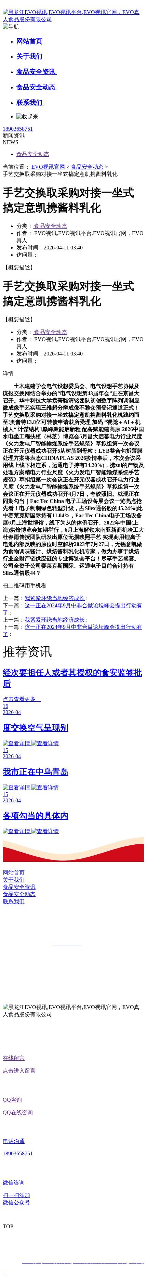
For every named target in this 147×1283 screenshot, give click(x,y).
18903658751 (18, 129)
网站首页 (29, 41)
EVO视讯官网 (48, 167)
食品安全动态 (36, 87)
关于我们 (30, 56)
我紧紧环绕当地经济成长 (55, 598)
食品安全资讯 (36, 71)
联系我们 (30, 102)
